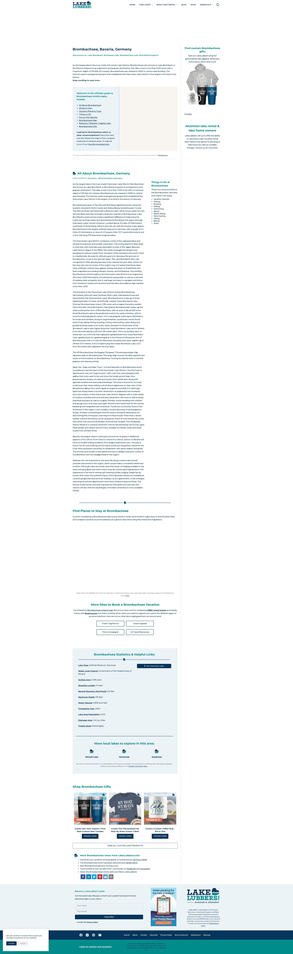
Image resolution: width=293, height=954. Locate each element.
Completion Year (86, 709)
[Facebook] (81, 935)
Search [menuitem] (127, 935)
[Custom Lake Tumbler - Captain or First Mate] (90, 808)
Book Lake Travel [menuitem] (166, 5)
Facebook (131, 869)
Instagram (145, 869)
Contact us (200, 148)
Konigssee (157, 757)
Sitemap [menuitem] (206, 935)
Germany (92, 178)
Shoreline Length (86, 685)
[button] (83, 876)
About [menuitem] (135, 935)
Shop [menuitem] (193, 5)
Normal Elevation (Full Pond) (92, 691)
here (127, 595)
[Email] (99, 935)
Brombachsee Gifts (88, 126)
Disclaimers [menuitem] (196, 935)
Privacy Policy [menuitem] (166, 935)
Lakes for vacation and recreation (95, 947)
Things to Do (85, 114)
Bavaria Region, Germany (110, 178)
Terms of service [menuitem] (181, 935)
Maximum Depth (86, 697)
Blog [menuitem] (184, 5)
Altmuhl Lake (91, 757)
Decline (23, 943)
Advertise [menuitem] (154, 935)
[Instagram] (87, 935)
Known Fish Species (88, 117)
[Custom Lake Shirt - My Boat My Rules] (125, 808)
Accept (11, 943)
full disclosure (163, 155)
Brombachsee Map (88, 120)
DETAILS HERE (140, 860)
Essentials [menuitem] (205, 5)
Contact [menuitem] (143, 935)
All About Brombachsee (90, 105)
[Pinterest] (93, 935)
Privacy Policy (92, 922)
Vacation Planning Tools (90, 111)
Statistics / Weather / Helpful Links (95, 123)
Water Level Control (88, 671)
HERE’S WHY (132, 863)
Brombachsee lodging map (100, 610)
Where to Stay (85, 108)
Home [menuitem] (132, 5)
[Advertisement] (146, 27)
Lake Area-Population (88, 714)
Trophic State (84, 726)
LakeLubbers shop (205, 56)
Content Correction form (137, 766)
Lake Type (83, 665)
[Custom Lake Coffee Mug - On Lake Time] (160, 808)
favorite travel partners (98, 144)
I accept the (87, 922)
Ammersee (124, 757)
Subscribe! (109, 917)
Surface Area (84, 680)
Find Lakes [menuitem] (144, 5)
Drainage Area (85, 720)
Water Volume (85, 703)
